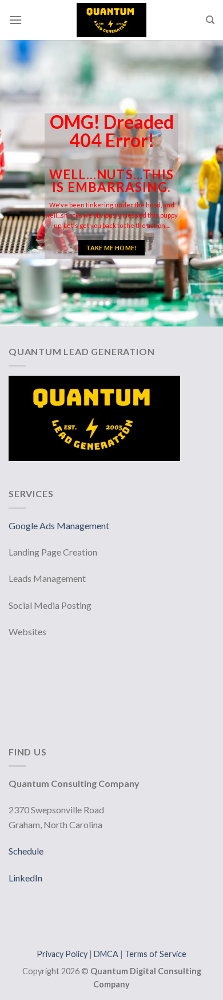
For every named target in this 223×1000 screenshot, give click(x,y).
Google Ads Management (60, 525)
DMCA (107, 954)
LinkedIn (25, 877)
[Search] (210, 20)
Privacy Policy (63, 954)
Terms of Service (155, 954)
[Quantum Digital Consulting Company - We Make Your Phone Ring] (111, 20)
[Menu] (15, 20)
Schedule (26, 850)
